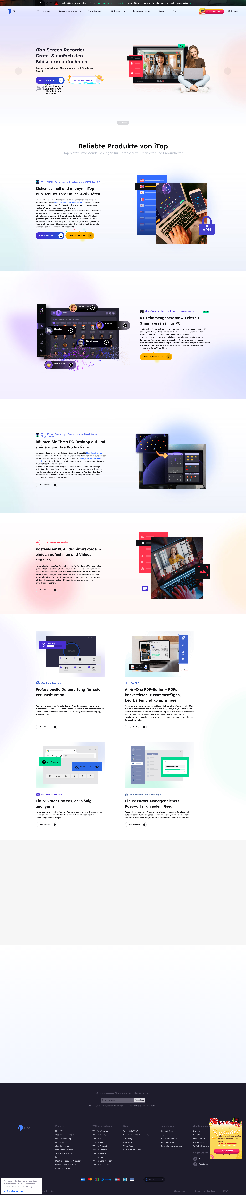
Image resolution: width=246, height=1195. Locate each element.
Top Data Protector (63, 1153)
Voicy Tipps (128, 1146)
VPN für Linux (98, 1157)
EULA (225, 1191)
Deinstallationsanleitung (171, 1146)
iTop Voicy (59, 1142)
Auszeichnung (199, 1142)
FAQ (162, 1135)
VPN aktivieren (167, 1142)
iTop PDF (59, 1157)
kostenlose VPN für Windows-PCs (69, 202)
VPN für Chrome (99, 1150)
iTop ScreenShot (62, 1146)
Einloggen (233, 11)
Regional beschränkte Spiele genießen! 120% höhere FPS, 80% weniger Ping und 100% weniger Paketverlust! (125, 3)
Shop (175, 11)
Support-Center (167, 1131)
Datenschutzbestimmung (21, 1186)
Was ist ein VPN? (130, 1131)
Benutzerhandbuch (169, 1138)
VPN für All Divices (100, 1164)
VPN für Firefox (99, 1153)
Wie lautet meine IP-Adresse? (136, 1135)
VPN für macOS (99, 1135)
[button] (18, 71)
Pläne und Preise (62, 1168)
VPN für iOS (97, 1142)
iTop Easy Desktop (94, 453)
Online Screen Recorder (65, 1164)
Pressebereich (199, 1138)
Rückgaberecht (180, 1191)
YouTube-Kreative (201, 1146)
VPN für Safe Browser (102, 1161)
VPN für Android (99, 1146)
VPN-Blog (127, 1138)
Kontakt (196, 1135)
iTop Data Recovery (64, 1150)
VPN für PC (97, 1138)
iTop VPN (59, 1131)
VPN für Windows (100, 1131)
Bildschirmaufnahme (132, 1150)
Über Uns (197, 1131)
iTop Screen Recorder (64, 1135)
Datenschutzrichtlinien (205, 1191)
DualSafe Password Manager (68, 1161)
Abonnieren (139, 1100)
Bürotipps (127, 1142)
